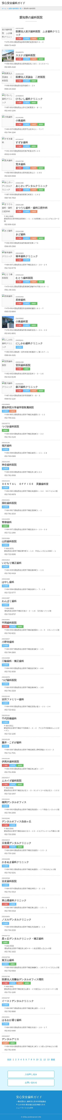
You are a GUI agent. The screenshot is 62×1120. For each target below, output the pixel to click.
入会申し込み (31, 1074)
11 (41, 1059)
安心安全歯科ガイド (13, 3)
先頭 (9, 1059)
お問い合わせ (31, 1082)
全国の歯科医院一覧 (15, 8)
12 (44, 1059)
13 (48, 1059)
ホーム (4, 8)
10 (37, 1059)
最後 (53, 1059)
